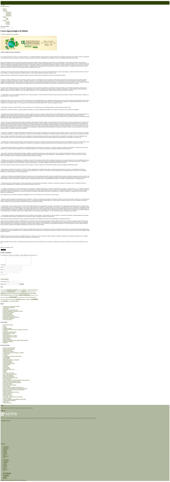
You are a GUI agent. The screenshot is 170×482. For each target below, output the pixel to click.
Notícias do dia (6, 334)
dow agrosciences (18, 291)
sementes (34, 299)
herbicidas (24, 293)
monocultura (2, 297)
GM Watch (5, 365)
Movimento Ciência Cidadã (9, 333)
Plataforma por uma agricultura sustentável (12, 382)
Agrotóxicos (8, 13)
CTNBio (8, 21)
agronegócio (19, 289)
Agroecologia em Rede (8, 324)
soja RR (5, 301)
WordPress (24, 480)
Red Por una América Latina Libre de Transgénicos (14, 389)
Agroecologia (9, 12)
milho (13, 295)
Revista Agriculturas (7, 339)
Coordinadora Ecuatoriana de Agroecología (12, 356)
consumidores (3, 291)
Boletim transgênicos (7, 328)
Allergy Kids (6, 308)
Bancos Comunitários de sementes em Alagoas (13, 311)
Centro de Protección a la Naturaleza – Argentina (13, 352)
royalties (27, 299)
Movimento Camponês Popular (9, 331)
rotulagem (18, 299)
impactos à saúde (31, 293)
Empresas (8, 22)
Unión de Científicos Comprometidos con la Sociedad (14, 399)
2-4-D (2, 289)
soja (1, 301)
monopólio (7, 297)
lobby (10, 295)
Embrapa (23, 291)
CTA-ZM (5, 330)
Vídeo (7, 18)
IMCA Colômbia (6, 368)
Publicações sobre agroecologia (9, 384)
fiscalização (33, 291)
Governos (8, 24)
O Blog (4, 1)
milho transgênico (24, 295)
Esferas (4, 20)
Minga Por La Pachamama (8, 318)
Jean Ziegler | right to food (8, 372)
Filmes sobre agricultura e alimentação (11, 317)
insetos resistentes (5, 295)
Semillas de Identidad (7, 393)
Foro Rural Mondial (7, 361)
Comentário (3, 264)
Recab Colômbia (6, 386)
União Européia (14, 301)
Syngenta (9, 301)
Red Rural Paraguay (7, 390)
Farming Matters (6, 358)
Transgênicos (8, 15)
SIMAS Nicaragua (7, 394)
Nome (2, 267)
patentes (31, 297)
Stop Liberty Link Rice (8, 395)
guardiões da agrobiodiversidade (13, 293)
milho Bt (17, 295)
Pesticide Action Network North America (11, 381)
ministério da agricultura (34, 295)
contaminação (11, 291)
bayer (29, 289)
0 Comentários (15, 34)
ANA (4, 326)
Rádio (7, 19)
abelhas (4, 289)
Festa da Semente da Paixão (9, 315)
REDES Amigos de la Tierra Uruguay (11, 392)
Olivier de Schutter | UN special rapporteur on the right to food (16, 380)
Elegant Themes (9, 480)
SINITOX (5, 342)
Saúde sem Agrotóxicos (8, 341)
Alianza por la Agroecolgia (8, 307)
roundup (23, 299)
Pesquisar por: (3, 284)
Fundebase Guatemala (7, 362)
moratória (18, 297)
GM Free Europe (6, 364)
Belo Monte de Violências (8, 312)
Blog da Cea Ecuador (7, 313)
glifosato (3, 293)
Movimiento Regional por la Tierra (10, 377)
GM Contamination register (9, 363)
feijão (29, 291)
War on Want (6, 401)
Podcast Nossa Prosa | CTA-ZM (10, 335)
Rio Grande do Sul (12, 299)
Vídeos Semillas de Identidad (9, 400)
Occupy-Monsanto (7, 378)
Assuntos (5, 10)
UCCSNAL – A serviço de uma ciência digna (12, 396)
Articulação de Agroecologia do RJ (10, 310)
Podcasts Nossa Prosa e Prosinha (10, 336)
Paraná (28, 297)
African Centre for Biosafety (9, 347)
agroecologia (8, 34)
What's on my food (7, 402)
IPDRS (4, 371)
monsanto (13, 297)
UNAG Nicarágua (7, 398)
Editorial (5, 9)
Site (1, 272)
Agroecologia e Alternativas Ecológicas (11, 306)
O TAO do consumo (7, 319)
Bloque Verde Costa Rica (8, 351)
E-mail (2, 269)
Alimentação (8, 14)
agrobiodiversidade (11, 290)
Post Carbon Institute (7, 383)
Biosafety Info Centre (7, 350)
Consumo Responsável (8, 314)
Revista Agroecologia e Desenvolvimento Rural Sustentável (15, 340)
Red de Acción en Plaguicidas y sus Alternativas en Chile (15, 388)
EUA (27, 291)
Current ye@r (4, 281)
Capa (4, 8)
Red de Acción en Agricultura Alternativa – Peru (13, 387)
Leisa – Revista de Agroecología (10, 374)
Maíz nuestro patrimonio (8, 375)
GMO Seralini (6, 367)
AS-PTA (5, 327)
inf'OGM (5, 370)
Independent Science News (9, 369)
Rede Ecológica (6, 337)
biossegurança (34, 289)
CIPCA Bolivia (6, 353)
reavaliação (7, 299)
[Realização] (9, 415)
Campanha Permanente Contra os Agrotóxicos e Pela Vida (15, 329)
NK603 (25, 297)
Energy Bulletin (6, 357)
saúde (30, 299)
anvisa (24, 290)
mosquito (22, 297)
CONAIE (5, 355)
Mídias (4, 16)
